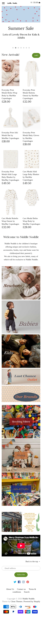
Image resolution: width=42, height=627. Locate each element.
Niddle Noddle (28, 590)
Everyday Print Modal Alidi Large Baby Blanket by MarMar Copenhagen (10, 166)
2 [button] (16, 39)
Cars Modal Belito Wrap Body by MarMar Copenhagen (31, 212)
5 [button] (24, 39)
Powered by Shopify (32, 592)
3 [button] (18, 39)
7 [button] (29, 39)
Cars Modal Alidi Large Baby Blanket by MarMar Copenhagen (31, 166)
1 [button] (13, 39)
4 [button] (21, 39)
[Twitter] (15, 572)
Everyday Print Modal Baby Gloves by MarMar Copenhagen (31, 127)
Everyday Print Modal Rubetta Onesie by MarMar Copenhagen (30, 85)
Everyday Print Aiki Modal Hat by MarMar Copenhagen (10, 126)
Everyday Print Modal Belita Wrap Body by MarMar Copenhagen (9, 85)
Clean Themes (16, 592)
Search (26, 583)
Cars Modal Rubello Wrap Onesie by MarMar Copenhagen (10, 212)
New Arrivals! (10, 45)
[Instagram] (23, 572)
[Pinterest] (27, 572)
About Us (10, 580)
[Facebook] (19, 572)
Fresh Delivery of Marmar (21, 30)
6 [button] (26, 39)
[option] (21, 21)
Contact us (21, 580)
